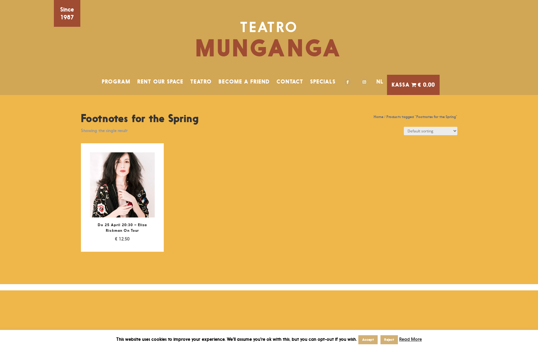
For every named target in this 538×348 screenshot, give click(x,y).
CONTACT (289, 82)
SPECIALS (323, 82)
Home (378, 116)
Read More (410, 339)
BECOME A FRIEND (244, 82)
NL (380, 82)
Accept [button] (368, 339)
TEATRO (201, 82)
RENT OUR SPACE (160, 82)
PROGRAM (116, 82)
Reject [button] (389, 339)
